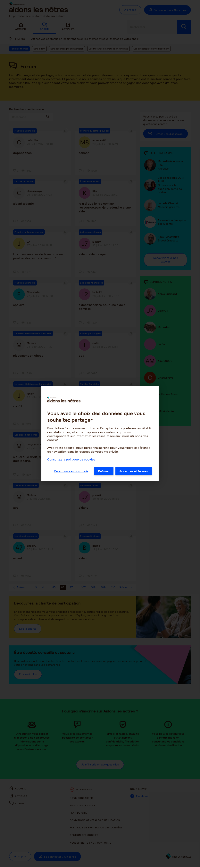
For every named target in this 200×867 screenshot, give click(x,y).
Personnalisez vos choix (71, 471)
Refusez (104, 471)
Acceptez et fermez (133, 471)
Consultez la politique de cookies (71, 459)
